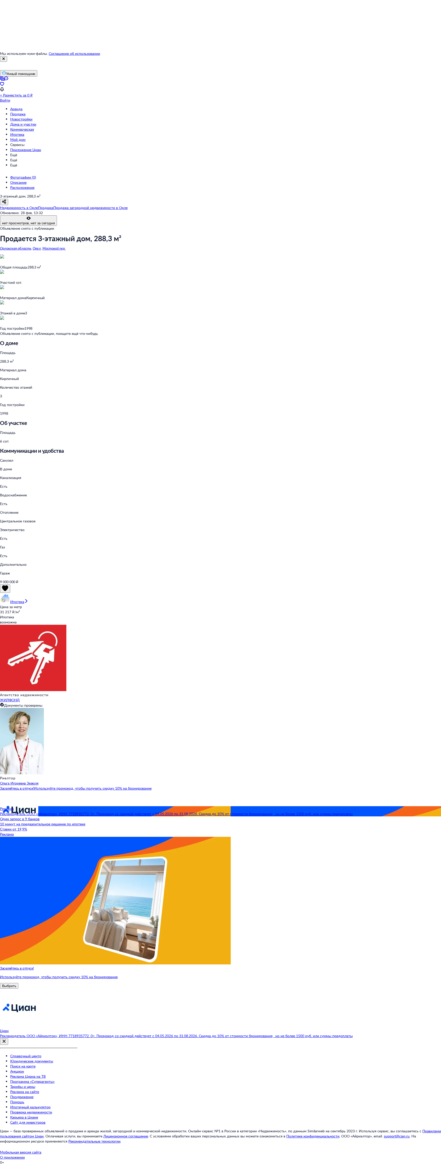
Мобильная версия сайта (20, 1152)
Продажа (18, 114)
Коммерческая (22, 129)
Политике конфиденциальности (312, 1136)
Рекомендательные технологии (94, 1141)
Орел (37, 248)
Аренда (16, 108)
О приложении (12, 1157)
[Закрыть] (3, 59)
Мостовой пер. (54, 248)
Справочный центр (25, 1055)
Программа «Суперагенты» (32, 1081)
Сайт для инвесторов (27, 1122)
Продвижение (21, 1096)
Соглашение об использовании (74, 53)
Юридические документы (31, 1061)
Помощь (17, 1101)
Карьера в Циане (24, 1117)
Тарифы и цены (22, 1086)
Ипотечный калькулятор (30, 1107)
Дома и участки (23, 124)
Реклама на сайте (24, 1091)
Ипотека (17, 134)
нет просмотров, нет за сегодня (28, 222)
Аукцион (17, 1071)
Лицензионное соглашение (125, 1136)
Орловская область (15, 248)
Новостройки (21, 119)
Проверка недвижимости (31, 1112)
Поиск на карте (22, 1066)
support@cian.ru (397, 1136)
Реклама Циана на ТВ (28, 1076)
